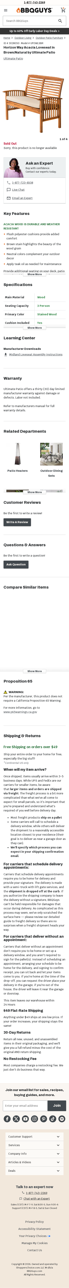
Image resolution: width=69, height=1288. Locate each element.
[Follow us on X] (16, 1118)
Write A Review (17, 522)
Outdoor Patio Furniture (49, 37)
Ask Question (16, 564)
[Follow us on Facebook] (7, 1118)
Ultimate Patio (13, 58)
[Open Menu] (5, 10)
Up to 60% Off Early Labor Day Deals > (34, 31)
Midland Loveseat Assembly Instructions (35, 354)
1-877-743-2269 (34, 2)
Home (7, 37)
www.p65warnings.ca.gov (20, 712)
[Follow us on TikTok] (52, 1118)
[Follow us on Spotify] (61, 1118)
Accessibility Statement (34, 1229)
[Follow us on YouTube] (25, 1118)
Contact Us (34, 1250)
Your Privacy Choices (33, 1236)
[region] (34, 103)
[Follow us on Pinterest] (43, 1118)
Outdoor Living (23, 37)
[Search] (60, 21)
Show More (34, 274)
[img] (34, 101)
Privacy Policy (34, 1222)
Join (57, 1105)
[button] (34, 1136)
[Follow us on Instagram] (34, 1118)
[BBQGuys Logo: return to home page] (34, 10)
